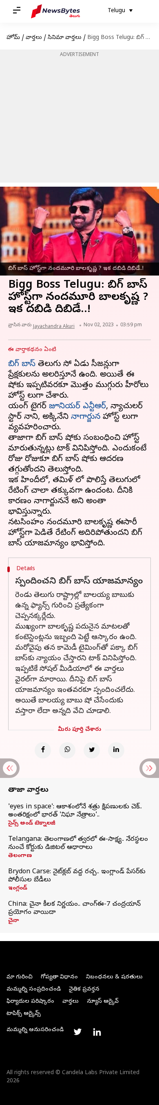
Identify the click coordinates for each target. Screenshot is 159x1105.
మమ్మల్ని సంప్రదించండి (34, 989)
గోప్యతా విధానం (59, 977)
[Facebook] (43, 750)
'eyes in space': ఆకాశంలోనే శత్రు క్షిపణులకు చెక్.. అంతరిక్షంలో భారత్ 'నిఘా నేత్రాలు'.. (75, 811)
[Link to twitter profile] (77, 1032)
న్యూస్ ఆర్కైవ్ (103, 1002)
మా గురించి (20, 977)
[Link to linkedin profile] (97, 1032)
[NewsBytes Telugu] (55, 11)
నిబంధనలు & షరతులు (114, 977)
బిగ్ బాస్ (21, 364)
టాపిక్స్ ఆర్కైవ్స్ (24, 1014)
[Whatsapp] (67, 750)
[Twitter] (92, 750)
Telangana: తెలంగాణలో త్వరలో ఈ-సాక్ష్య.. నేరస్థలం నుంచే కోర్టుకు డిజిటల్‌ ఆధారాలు (78, 844)
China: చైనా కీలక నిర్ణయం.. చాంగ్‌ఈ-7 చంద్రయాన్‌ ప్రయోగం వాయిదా (74, 908)
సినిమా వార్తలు (65, 38)
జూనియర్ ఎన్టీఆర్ (77, 406)
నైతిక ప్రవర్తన (84, 989)
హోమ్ (13, 38)
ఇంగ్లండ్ (17, 888)
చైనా (13, 921)
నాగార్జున (85, 417)
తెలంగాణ (20, 856)
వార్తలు (34, 38)
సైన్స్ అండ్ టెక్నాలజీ (31, 823)
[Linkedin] (116, 750)
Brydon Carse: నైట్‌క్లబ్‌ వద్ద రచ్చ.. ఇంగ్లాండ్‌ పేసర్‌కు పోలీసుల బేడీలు (77, 876)
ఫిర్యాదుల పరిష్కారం (30, 1002)
